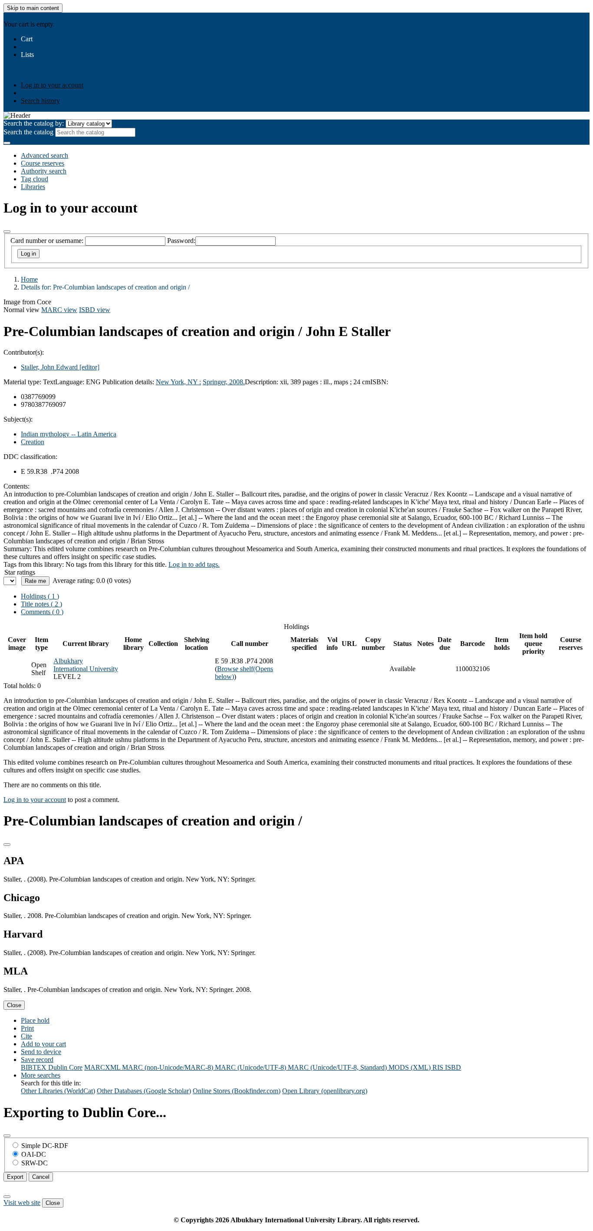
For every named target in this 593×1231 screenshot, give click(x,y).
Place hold (35, 1020)
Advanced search (44, 155)
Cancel (40, 1177)
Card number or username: (46, 240)
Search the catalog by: (33, 123)
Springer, (216, 382)
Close (14, 1005)
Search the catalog (28, 132)
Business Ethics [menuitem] (75, 62)
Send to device (41, 1051)
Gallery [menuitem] (222, 62)
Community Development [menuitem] (174, 62)
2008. (237, 382)
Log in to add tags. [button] (194, 564)
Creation (32, 442)
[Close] (6, 231)
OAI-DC (33, 1154)
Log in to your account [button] (34, 799)
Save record (37, 1059)
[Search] (6, 143)
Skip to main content (33, 8)
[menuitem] (36, 62)
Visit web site (21, 1202)
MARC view (59, 309)
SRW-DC (34, 1163)
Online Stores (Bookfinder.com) (236, 1091)
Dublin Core (65, 1067)
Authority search (43, 171)
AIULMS (16, 16)
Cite (26, 1036)
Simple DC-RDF (44, 1145)
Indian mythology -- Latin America (68, 434)
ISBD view (94, 309)
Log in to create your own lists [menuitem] (91, 70)
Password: (181, 240)
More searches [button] (40, 1075)
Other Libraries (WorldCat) (58, 1091)
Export (15, 1177)
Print (27, 1028)
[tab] (41, 604)
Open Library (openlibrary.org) (324, 1091)
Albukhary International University (85, 664)
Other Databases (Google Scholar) (144, 1091)
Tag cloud (34, 179)
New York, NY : (178, 382)
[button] (27, 39)
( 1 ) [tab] (40, 596)
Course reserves (42, 163)
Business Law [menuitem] (118, 62)
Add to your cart (43, 1044)
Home (29, 279)
